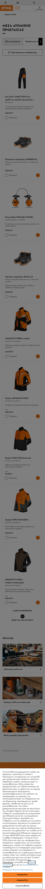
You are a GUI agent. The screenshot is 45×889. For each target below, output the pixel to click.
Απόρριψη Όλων (22, 880)
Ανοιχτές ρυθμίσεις (23, 886)
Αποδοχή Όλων (22, 875)
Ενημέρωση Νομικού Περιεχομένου (17, 869)
